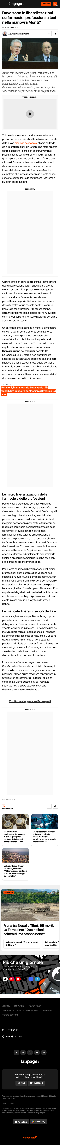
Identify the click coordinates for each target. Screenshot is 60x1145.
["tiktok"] (5, 979)
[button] (55, 33)
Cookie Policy (8, 1010)
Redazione (47, 1010)
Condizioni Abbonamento (28, 1010)
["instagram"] (11, 979)
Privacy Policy (35, 1006)
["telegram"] (37, 979)
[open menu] (3, 4)
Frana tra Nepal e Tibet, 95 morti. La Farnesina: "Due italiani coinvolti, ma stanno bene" (28, 930)
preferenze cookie (10, 1015)
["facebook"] (30, 979)
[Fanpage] (30, 1062)
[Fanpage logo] (16, 4)
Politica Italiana (8, 799)
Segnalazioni (19, 1006)
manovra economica (26, 143)
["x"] (24, 979)
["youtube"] (18, 979)
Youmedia (6, 1006)
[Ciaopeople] (30, 1137)
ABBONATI (46, 4)
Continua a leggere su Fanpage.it (30, 701)
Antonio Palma (22, 34)
